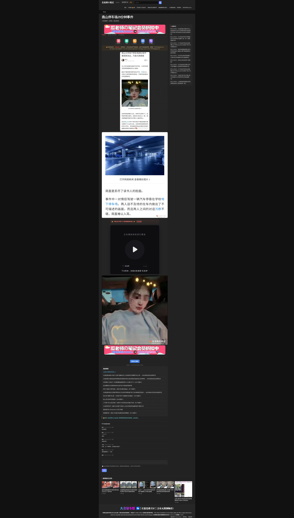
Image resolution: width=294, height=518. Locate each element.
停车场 (110, 20)
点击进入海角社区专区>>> (109, 371)
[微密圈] (143, 41)
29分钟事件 (105, 20)
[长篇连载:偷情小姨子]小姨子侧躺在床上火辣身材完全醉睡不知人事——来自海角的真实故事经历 (129, 375)
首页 (125, 7)
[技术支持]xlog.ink (187, 7)
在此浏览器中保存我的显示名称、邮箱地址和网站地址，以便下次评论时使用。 (122, 466)
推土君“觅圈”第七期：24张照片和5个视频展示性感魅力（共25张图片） (122, 396)
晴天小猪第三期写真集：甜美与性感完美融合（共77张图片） (119, 389)
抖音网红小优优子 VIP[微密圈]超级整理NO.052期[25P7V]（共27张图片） (123, 382)
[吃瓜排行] (118, 41)
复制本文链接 (134, 361)
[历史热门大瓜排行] (141, 7)
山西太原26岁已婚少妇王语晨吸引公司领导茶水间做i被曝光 (180, 77)
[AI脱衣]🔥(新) (131, 7)
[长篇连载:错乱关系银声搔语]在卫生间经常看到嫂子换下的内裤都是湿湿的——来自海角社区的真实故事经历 (132, 392)
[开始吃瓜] (134, 41)
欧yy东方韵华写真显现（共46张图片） (113, 399)
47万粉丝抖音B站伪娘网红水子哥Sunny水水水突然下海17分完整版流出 (181, 44)
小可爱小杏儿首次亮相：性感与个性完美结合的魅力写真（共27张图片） (122, 402)
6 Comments (121, 34)
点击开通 (139, 221)
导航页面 (190, 516)
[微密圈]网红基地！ (163, 7)
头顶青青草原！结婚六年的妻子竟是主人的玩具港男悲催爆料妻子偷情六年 (123, 406)
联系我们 (179, 7)
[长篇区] (126, 41)
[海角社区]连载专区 (152, 7)
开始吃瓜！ (104, 34)
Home (104, 12)
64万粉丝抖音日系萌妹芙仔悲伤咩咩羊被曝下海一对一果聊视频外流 (180, 38)
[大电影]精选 (172, 7)
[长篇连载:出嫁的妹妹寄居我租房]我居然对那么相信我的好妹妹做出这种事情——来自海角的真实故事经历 (132, 378)
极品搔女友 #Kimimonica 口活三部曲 (113, 409)
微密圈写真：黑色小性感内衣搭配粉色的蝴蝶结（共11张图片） (120, 413)
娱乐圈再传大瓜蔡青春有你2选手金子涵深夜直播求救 (117, 385)
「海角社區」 (117, 47)
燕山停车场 (116, 20)
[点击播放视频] (134, 249)
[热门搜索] (151, 41)
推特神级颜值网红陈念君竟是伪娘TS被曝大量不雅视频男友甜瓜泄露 (180, 51)
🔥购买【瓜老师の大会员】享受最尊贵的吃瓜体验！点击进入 (120, 418)
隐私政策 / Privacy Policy (176, 516)
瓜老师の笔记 (108, 2)
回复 (112, 427)
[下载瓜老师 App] (130, 2)
